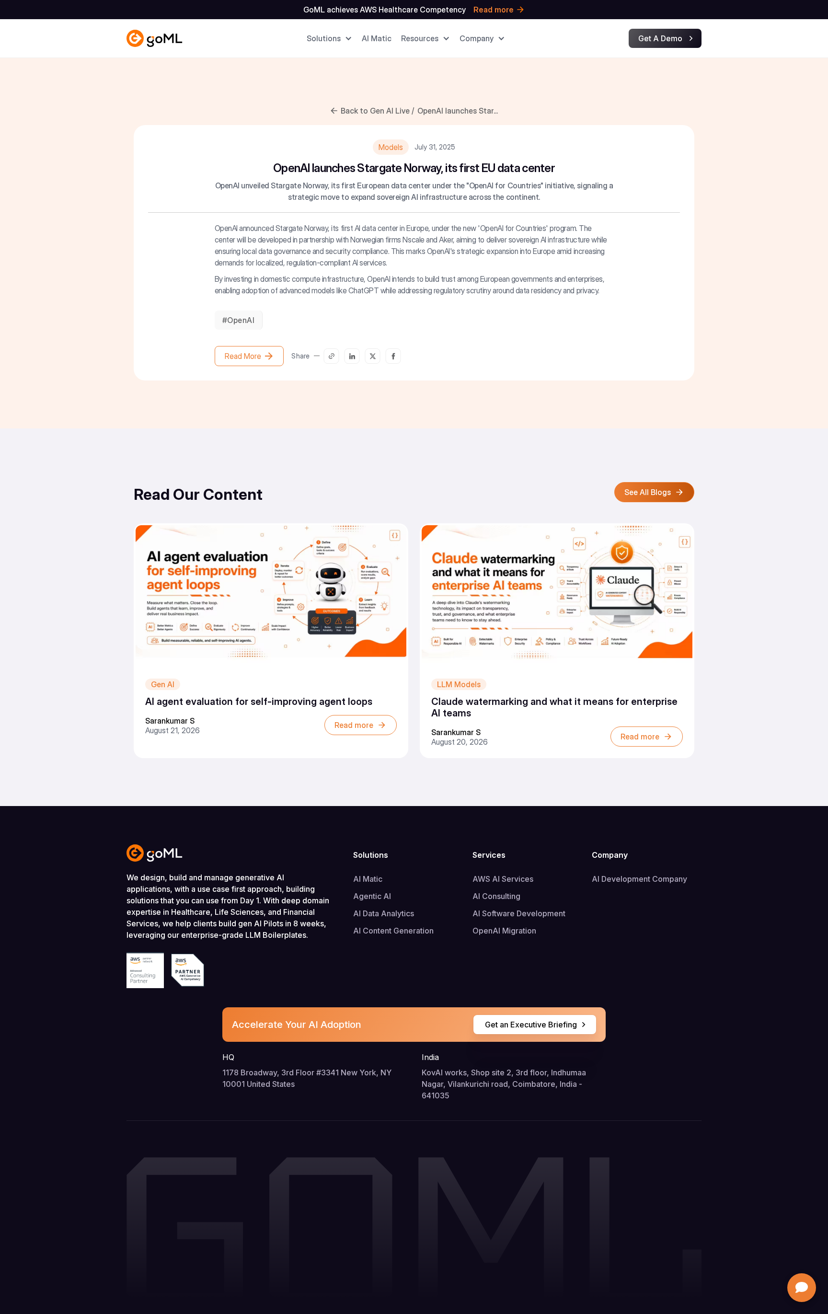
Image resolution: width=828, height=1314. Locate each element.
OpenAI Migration (504, 930)
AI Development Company (639, 879)
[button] (329, 38)
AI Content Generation (393, 930)
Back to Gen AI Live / (377, 110)
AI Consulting (496, 896)
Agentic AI (372, 896)
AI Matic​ (376, 38)
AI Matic (367, 879)
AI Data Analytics (383, 913)
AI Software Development (518, 913)
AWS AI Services (502, 879)
